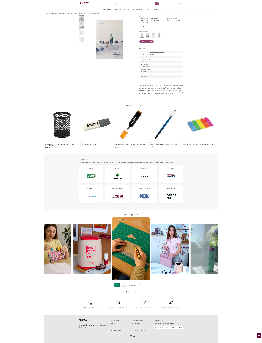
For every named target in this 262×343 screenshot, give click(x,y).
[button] (136, 3)
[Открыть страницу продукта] (62, 125)
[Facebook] (128, 336)
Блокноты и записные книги (55, 13)
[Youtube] (134, 336)
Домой (47, 13)
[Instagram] (131, 336)
